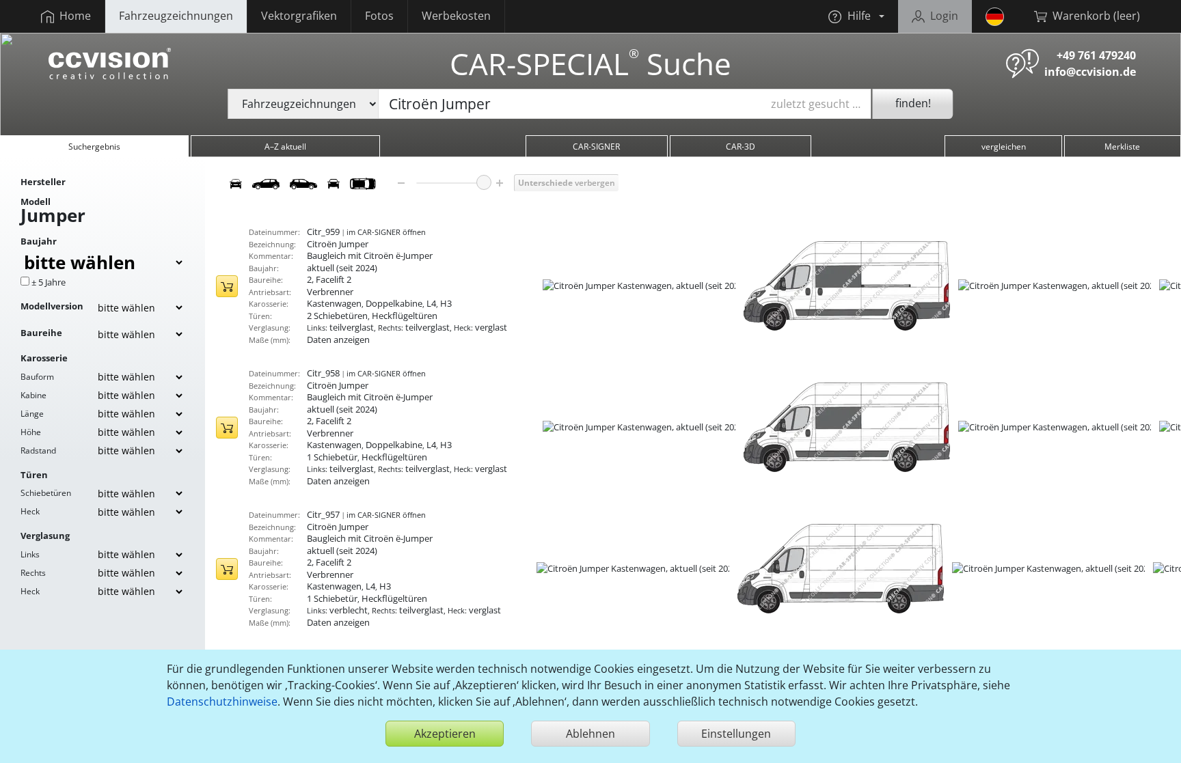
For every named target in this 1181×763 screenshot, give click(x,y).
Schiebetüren (46, 493)
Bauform (37, 377)
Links (30, 554)
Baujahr (39, 241)
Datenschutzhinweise (222, 701)
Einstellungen (736, 733)
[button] (856, 16)
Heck (30, 511)
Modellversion (52, 306)
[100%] (483, 182)
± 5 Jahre (48, 282)
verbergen (566, 183)
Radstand (38, 450)
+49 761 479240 (1096, 55)
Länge (32, 413)
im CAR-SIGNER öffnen (386, 232)
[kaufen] (227, 286)
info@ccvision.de (1090, 71)
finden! (913, 103)
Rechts (33, 573)
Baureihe (41, 333)
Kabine (33, 395)
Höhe (31, 432)
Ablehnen (590, 733)
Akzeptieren (445, 733)
